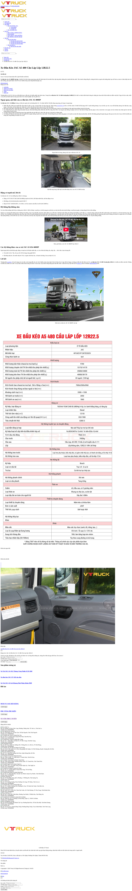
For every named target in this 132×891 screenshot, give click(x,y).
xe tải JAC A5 (60, 105)
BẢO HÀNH (10, 34)
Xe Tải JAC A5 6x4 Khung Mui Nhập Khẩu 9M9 (16, 683)
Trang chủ (6, 21)
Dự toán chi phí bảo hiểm (17, 43)
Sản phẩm (6, 24)
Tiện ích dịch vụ (11, 45)
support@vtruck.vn (5, 6)
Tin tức (6, 49)
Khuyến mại (7, 47)
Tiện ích (6, 38)
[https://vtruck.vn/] (14, 12)
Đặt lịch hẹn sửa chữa (16, 46)
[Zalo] (2, 876)
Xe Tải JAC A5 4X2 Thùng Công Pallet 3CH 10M (16, 671)
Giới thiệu (6, 87)
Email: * (3, 886)
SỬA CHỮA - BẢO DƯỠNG (14, 35)
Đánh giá (6, 92)
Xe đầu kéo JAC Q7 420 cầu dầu (11, 677)
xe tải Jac (9, 262)
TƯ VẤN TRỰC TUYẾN (9, 718)
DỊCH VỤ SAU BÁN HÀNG (10, 704)
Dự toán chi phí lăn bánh (17, 41)
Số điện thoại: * (4, 658)
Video (5, 91)
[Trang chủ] (14, 4)
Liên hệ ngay (4, 706)
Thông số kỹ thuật (8, 88)
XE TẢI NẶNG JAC (12, 25)
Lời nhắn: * (3, 661)
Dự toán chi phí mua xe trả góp (18, 42)
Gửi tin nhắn (23, 661)
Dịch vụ (6, 31)
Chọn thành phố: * (5, 660)
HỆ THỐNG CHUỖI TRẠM (14, 36)
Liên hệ (6, 50)
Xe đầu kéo (13, 28)
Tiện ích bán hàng (11, 39)
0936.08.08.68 (15, 6)
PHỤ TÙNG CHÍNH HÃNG (14, 32)
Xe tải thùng (13, 27)
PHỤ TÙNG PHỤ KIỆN (8, 711)
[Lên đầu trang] (5, 871)
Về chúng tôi (7, 23)
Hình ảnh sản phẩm (8, 90)
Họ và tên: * (4, 657)
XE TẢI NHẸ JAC (12, 30)
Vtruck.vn (79, 263)
